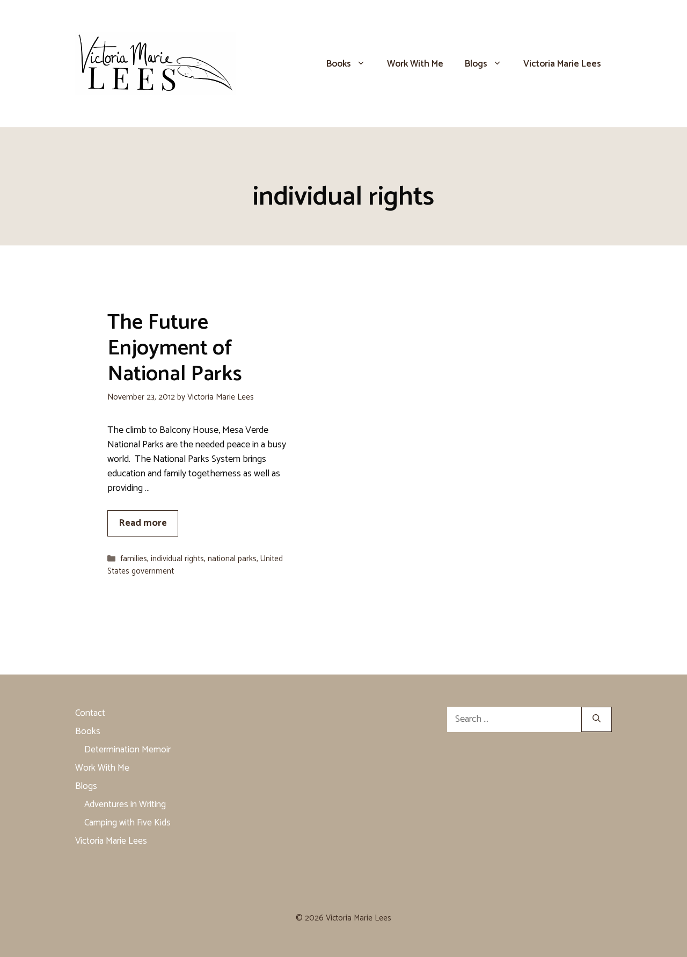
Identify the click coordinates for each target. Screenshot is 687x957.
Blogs (476, 63)
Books (338, 63)
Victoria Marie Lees (562, 63)
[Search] (596, 719)
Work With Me (415, 63)
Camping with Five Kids (127, 822)
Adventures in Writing (125, 804)
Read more (143, 523)
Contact (90, 713)
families (133, 559)
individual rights (177, 559)
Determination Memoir (127, 749)
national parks (232, 559)
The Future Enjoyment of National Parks (174, 348)
